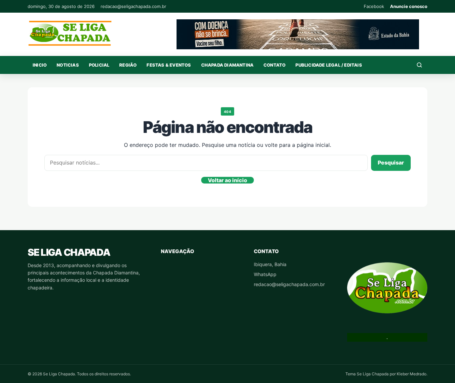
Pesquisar (391, 162)
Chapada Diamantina (227, 65)
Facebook (374, 6)
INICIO (40, 65)
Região (128, 65)
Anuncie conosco (408, 6)
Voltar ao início (227, 180)
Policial (99, 65)
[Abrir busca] (419, 65)
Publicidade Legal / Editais (328, 65)
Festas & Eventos (169, 65)
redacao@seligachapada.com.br (133, 6)
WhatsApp (265, 274)
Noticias (68, 65)
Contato (274, 65)
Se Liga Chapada (69, 252)
